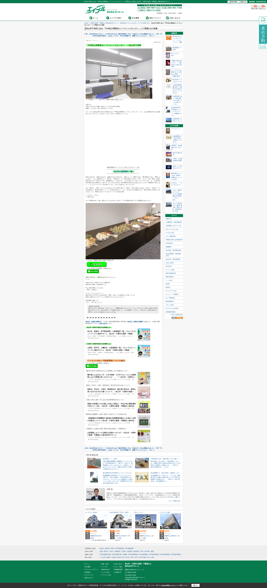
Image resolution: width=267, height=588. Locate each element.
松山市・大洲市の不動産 (135, 321)
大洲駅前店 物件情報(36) (174, 222)
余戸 (136, 557)
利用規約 (87, 572)
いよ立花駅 (118, 538)
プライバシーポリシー (92, 569)
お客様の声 (117, 572)
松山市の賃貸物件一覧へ (123, 171)
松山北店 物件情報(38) (173, 259)
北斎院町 (117, 551)
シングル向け (106, 572)
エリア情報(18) (170, 298)
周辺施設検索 (118, 569)
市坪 (132, 557)
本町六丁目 (120, 557)
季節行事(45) (170, 277)
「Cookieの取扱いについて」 (168, 585)
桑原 (152, 551)
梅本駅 (92, 538)
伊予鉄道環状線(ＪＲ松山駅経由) (138, 554)
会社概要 (87, 567)
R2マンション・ (139, 512)
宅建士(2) (168, 218)
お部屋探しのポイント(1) (173, 225)
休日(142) (169, 266)
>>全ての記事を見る (177, 314)
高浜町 (174, 536)
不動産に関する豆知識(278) (174, 239)
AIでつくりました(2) (172, 229)
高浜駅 (166, 538)
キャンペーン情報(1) (172, 294)
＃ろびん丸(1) (170, 232)
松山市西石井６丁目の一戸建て (119, 512)
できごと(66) (170, 305)
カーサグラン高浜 (164, 512)
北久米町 (147, 551)
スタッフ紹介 (118, 567)
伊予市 (112, 548)
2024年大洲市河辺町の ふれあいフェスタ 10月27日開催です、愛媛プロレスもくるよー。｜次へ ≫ (123, 36)
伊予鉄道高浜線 (154, 554)
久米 (148, 557)
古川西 (123, 551)
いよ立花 (102, 557)
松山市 (121, 536)
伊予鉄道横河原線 (105, 554)
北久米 (127, 557)
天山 (148, 536)
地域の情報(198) (171, 273)
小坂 (141, 551)
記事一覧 (159, 34)
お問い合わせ (103, 323)
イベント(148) (170, 270)
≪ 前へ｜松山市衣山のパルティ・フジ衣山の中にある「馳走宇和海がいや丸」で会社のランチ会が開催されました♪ (119, 34)
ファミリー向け (106, 575)
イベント (95, 40)
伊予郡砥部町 (129, 548)
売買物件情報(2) (171, 312)
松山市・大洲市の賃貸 (92, 321)
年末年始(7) (169, 243)
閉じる (195, 585)
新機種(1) (168, 247)
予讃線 (125, 554)
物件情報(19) (170, 301)
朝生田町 (136, 551)
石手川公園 (142, 557)
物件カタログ (89, 578)
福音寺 (108, 557)
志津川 (100, 536)
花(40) (167, 284)
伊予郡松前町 (120, 548)
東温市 (96, 536)
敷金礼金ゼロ (106, 569)
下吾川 (111, 551)
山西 (152, 557)
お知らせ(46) (170, 263)
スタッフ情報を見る (174, 501)
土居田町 (129, 551)
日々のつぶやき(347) (172, 308)
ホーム (87, 564)
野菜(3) (168, 287)
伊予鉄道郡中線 (116, 554)
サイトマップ (89, 575)
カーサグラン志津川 (91, 512)
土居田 (114, 557)
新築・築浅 (105, 564)
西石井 (124, 536)
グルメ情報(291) (171, 236)
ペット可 (104, 567)
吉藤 (101, 551)
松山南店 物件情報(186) (173, 250)
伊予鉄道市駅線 (175, 554)
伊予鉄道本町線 (165, 554)
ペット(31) (169, 280)
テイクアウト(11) (171, 291)
